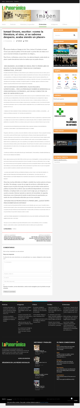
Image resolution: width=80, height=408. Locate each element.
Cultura (14, 228)
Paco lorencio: (60, 367)
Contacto (16, 1)
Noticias (13, 24)
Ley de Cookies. (44, 402)
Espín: (58, 352)
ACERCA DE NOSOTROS (24, 358)
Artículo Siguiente (40, 238)
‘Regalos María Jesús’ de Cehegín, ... (41, 363)
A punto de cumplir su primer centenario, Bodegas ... (41, 375)
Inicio (3, 1)
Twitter (26, 41)
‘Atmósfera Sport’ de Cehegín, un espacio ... (40, 387)
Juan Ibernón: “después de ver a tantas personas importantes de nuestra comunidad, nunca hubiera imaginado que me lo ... (70, 310)
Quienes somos (9, 1)
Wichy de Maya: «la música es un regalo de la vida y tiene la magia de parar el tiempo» (70, 318)
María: (58, 345)
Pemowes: (59, 360)
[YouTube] (73, 1)
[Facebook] (67, 1)
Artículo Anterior (14, 237)
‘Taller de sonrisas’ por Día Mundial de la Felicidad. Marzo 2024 (25, 324)
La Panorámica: (60, 375)
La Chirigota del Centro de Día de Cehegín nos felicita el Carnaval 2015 (40, 321)
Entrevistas (42, 24)
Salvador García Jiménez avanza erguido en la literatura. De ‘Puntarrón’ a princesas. (55, 324)
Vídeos (64, 24)
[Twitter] (70, 1)
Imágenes (54, 24)
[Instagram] (76, 1)
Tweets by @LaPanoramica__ (60, 160)
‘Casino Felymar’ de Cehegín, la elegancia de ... (41, 351)
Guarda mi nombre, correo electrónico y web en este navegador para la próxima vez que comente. (26, 287)
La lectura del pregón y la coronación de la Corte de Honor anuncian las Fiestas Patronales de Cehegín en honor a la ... (9, 310)
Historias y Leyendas (27, 24)
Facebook (19, 41)
